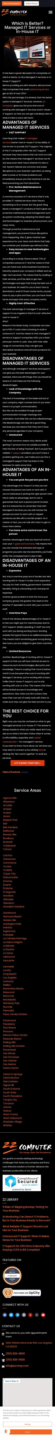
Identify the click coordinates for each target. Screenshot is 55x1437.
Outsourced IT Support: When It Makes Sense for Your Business (26, 1238)
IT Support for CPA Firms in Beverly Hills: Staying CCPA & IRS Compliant (26, 1247)
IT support (16, 452)
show (25, 772)
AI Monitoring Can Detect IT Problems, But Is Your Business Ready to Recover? (26, 1218)
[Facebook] (5, 1315)
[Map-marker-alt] (24, 1315)
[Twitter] (11, 1315)
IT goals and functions (24, 543)
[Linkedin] (17, 1315)
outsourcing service (39, 89)
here (40, 749)
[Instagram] (37, 1315)
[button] (50, 12)
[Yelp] (30, 1315)
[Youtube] (43, 1315)
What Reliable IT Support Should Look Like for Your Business (25, 1228)
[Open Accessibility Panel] (5, 1431)
